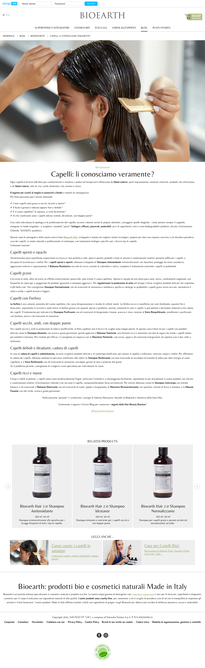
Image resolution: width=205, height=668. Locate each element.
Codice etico (142, 621)
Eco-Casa (101, 27)
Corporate (9, 621)
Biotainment (38, 36)
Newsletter (37, 621)
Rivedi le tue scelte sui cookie (117, 621)
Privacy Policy (75, 621)
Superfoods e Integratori (52, 27)
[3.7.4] (10, 3)
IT (4, 15)
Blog (144, 27)
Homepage (9, 36)
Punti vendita (161, 27)
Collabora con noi (56, 621)
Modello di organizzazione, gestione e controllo (176, 621)
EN (8, 15)
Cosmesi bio (82, 27)
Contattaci (23, 621)
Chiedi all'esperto (124, 27)
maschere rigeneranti (143, 594)
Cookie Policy (92, 621)
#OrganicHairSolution (102, 410)
